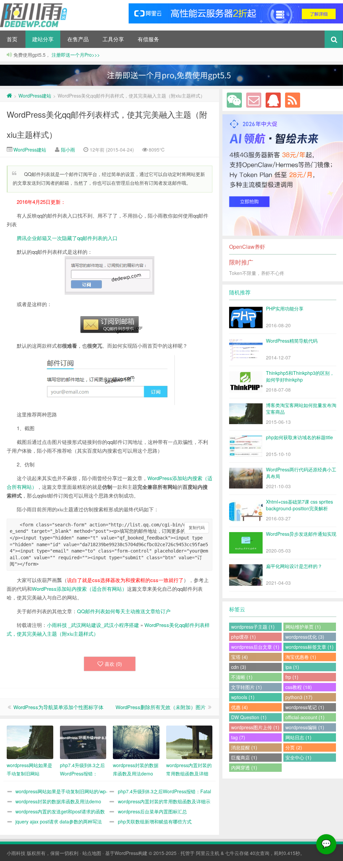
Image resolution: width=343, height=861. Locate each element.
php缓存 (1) (243, 636)
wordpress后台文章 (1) (255, 646)
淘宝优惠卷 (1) (300, 656)
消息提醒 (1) (244, 747)
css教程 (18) (298, 687)
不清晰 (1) (242, 677)
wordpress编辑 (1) (304, 727)
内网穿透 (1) (244, 767)
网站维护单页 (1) (303, 626)
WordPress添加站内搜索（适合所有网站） (79, 588)
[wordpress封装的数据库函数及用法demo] (136, 742)
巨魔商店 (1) (244, 757)
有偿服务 (148, 39)
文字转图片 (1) (246, 687)
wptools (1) (243, 697)
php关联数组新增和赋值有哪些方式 (155, 821)
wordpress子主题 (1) (253, 626)
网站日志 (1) (298, 737)
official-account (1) (305, 717)
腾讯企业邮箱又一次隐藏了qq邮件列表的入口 (67, 237)
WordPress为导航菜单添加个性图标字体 (58, 706)
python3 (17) (299, 697)
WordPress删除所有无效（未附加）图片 (161, 706)
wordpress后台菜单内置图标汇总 (152, 811)
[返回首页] (9, 95)
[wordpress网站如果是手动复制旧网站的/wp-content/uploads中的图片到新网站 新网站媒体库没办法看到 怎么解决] (30, 742)
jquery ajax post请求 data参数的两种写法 (58, 821)
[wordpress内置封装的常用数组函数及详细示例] (189, 742)
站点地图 (91, 853)
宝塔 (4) (239, 656)
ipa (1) (292, 667)
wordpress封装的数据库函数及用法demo (58, 801)
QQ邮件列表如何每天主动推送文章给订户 (123, 611)
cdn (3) (238, 667)
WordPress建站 (34, 95)
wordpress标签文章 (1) (309, 646)
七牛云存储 (237, 853)
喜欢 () (113, 663)
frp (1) (291, 677)
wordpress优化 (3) (304, 636)
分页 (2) (293, 747)
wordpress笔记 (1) (304, 707)
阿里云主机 (207, 853)
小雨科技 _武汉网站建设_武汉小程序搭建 (93, 624)
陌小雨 (68, 149)
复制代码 (197, 527)
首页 (12, 39)
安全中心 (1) (298, 757)
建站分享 (43, 39)
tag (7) (238, 737)
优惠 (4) (239, 707)
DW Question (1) (249, 717)
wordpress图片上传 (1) (255, 727)
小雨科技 (16, 853)
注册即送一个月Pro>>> (75, 54)
